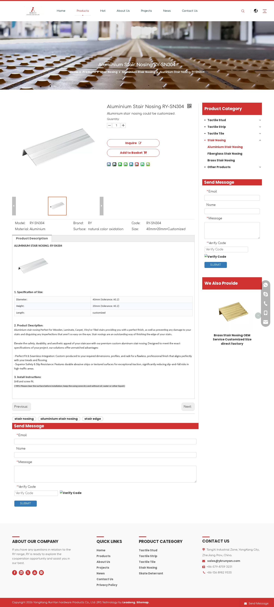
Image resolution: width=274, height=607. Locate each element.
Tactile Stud (216, 120)
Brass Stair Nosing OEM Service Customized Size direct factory (232, 339)
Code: (136, 223)
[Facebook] (14, 572)
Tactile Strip (216, 127)
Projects (146, 10)
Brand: (78, 223)
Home (61, 10)
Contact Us (190, 10)
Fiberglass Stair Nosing (224, 154)
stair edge (92, 419)
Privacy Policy (107, 585)
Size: (135, 229)
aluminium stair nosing (59, 419)
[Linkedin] (21, 572)
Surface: (79, 229)
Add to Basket (131, 153)
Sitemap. (142, 602)
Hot (102, 10)
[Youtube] (34, 572)
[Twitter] (28, 572)
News (167, 10)
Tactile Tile (215, 133)
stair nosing (24, 419)
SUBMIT (25, 503)
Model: (20, 223)
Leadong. (129, 602)
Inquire (131, 143)
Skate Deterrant (151, 573)
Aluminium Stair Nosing (225, 147)
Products (83, 10)
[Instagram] (41, 572)
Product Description (32, 238)
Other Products (219, 167)
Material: (22, 229)
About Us (123, 10)
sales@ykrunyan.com (223, 561)
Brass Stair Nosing (221, 160)
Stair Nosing (216, 140)
